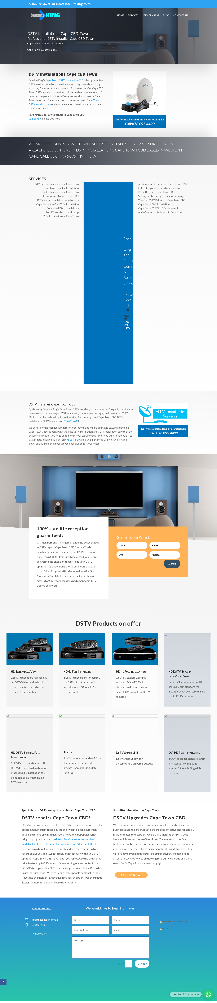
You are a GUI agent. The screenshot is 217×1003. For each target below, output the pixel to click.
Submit (172, 563)
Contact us (180, 15)
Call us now (35, 118)
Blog (166, 15)
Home (120, 15)
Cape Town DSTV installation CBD (64, 80)
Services (133, 15)
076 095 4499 (41, 4)
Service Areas (150, 15)
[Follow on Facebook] (3, 982)
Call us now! (131, 875)
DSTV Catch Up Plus (87, 844)
